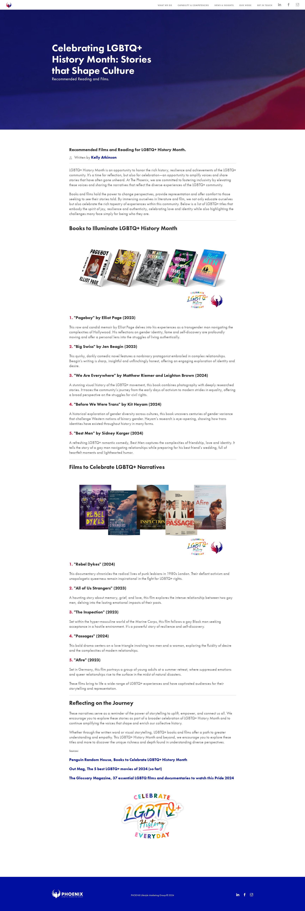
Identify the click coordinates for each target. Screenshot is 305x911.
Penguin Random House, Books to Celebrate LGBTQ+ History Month (128, 759)
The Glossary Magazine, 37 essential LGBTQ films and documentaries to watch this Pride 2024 (151, 778)
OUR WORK (245, 5)
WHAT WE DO (165, 5)
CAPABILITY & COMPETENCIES (193, 5)
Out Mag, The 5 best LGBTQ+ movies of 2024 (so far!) (115, 768)
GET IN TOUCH (264, 5)
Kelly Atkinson (103, 157)
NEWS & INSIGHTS (224, 5)
